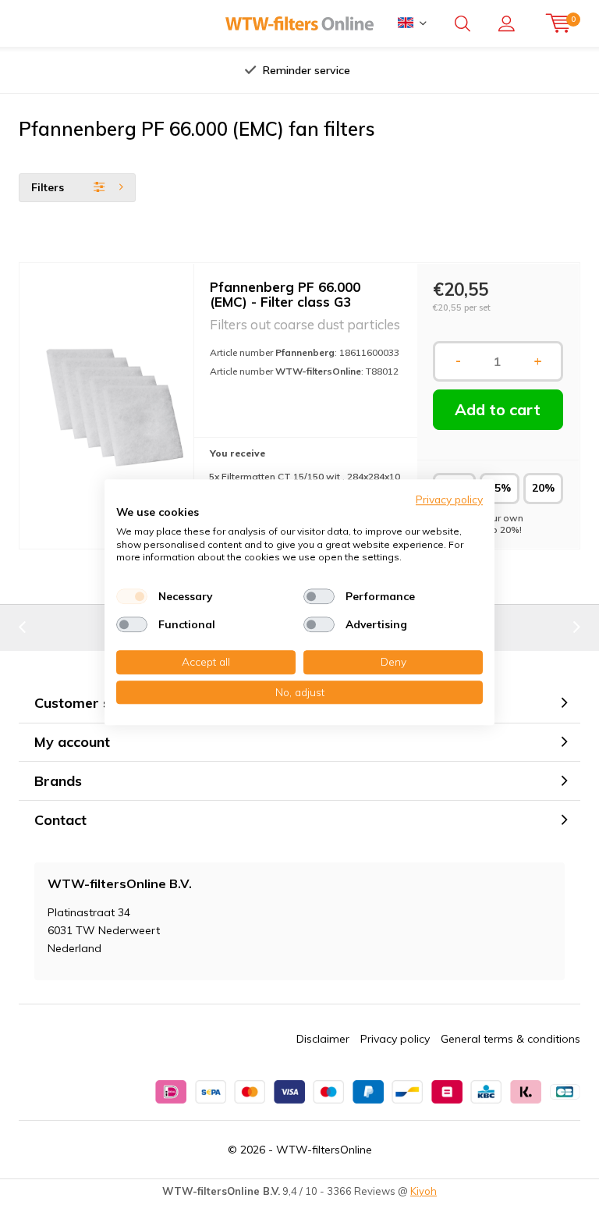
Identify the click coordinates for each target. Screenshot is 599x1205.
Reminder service (306, 70)
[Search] (462, 23)
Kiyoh (423, 1191)
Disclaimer (322, 1039)
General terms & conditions (510, 1039)
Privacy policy (395, 1039)
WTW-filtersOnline (324, 1150)
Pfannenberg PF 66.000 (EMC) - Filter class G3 (285, 294)
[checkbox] (131, 596)
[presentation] (150, 70)
